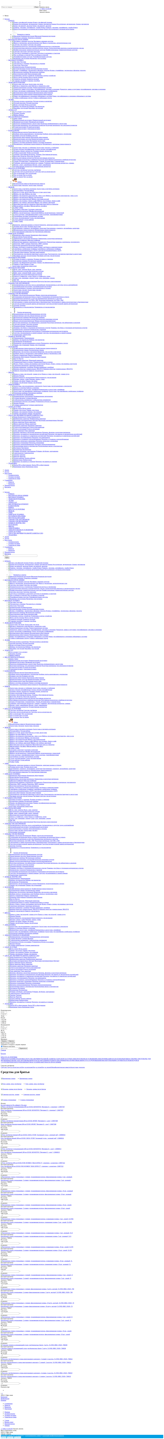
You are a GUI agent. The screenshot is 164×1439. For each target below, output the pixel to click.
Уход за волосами (27, 1067)
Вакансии (11, 483)
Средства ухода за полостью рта (11, 1067)
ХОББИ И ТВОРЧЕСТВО (16, 336)
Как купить (8, 473)
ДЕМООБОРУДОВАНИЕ (16, 82)
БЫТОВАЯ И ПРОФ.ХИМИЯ (18, 39)
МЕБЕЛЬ (11, 187)
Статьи (7, 1420)
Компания (4, 1397)
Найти (7, 557)
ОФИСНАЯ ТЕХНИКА (16, 233)
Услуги (7, 471)
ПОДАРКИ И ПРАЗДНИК (17, 257)
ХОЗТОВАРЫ (13, 346)
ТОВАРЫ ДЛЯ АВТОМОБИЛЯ (18, 283)
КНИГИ (11, 146)
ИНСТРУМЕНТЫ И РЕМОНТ (18, 117)
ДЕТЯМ (11, 99)
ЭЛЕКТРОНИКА (14, 384)
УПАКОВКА (12, 463)
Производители (10, 485)
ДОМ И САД (12, 110)
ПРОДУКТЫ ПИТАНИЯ (16, 267)
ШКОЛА (11, 372)
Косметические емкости (62, 1067)
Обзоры (7, 1425)
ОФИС (10, 223)
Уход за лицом (46, 1067)
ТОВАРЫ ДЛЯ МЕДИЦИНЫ (18, 293)
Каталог (7, 19)
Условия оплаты (13, 475)
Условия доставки (14, 477)
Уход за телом (37, 1067)
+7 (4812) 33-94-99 (45, 9)
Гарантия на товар (14, 478)
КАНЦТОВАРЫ (13, 130)
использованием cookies (33, 1435)
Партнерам (8, 1409)
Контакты (8, 487)
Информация (5, 1398)
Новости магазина (9, 1046)
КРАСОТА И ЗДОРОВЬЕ (16, 168)
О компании (9, 480)
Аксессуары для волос (77, 1067)
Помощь (3, 1400)
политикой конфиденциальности (53, 1435)
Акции (7, 470)
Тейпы (53, 1067)
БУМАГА (11, 20)
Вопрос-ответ (9, 1422)
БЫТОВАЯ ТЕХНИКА (16, 60)
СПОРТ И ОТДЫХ (14, 406)
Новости (11, 482)
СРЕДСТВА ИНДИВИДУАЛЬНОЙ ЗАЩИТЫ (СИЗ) (25, 415)
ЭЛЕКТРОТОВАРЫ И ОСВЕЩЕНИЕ (20, 394)
